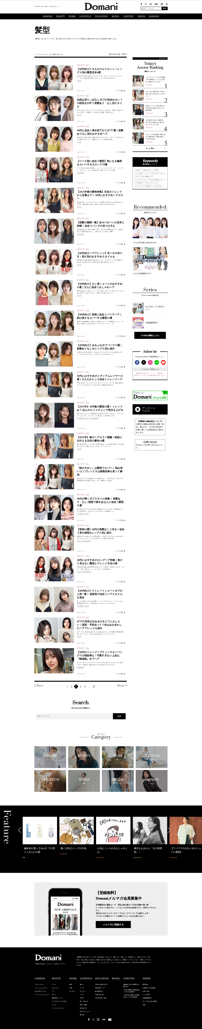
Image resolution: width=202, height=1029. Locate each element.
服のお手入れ (147, 170)
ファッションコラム (41, 988)
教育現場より (99, 991)
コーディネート (40, 984)
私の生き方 (83, 1008)
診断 (138, 170)
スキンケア (55, 988)
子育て (82, 998)
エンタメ (82, 991)
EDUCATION (101, 16)
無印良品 (148, 186)
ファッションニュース (42, 994)
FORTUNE (128, 16)
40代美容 (81, 173)
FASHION (47, 16)
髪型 (54, 54)
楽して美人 (158, 186)
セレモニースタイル (158, 173)
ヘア (50, 54)
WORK (72, 16)
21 (94, 686)
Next (120, 685)
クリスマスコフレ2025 (59, 1001)
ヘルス (82, 994)
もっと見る (150, 148)
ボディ (54, 994)
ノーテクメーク (141, 179)
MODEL (115, 16)
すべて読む (120, 90)
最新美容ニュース (57, 998)
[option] (40, 838)
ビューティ (43, 54)
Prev (40, 685)
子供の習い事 (99, 994)
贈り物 (82, 1015)
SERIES (141, 16)
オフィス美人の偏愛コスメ (144, 176)
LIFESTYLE (85, 16)
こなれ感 (81, 234)
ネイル (54, 1005)
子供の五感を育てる (101, 984)
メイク (54, 984)
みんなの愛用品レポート (157, 179)
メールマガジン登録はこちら (150, 369)
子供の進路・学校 (100, 998)
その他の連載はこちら (150, 335)
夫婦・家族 (83, 1005)
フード (82, 988)
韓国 (156, 170)
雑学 (70, 984)
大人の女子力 (94, 418)
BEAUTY (60, 16)
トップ (36, 54)
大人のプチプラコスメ (152, 183)
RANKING (154, 16)
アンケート (148, 408)
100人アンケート (85, 1011)
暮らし (82, 984)
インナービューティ (58, 1008)
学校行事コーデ (100, 988)
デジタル (72, 991)
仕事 (70, 988)
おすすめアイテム (40, 991)
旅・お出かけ (84, 1001)
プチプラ (139, 186)
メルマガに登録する (113, 924)
